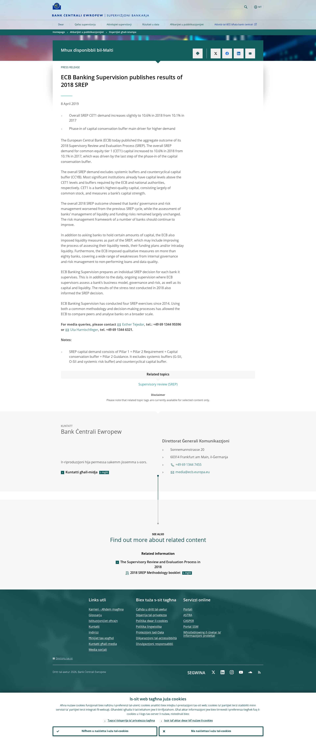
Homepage (59, 32)
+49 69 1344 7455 (188, 465)
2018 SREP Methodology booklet (155, 573)
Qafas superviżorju (85, 25)
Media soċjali (98, 649)
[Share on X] (216, 53)
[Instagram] (232, 672)
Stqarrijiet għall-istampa (122, 32)
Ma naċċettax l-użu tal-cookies (211, 731)
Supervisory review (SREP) (158, 384)
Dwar (61, 25)
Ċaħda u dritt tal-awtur (151, 609)
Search (246, 7)
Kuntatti (94, 626)
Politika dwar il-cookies (152, 621)
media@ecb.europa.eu (192, 472)
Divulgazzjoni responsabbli (154, 644)
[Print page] (198, 53)
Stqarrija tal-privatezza (151, 615)
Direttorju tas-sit (64, 658)
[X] (213, 672)
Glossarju (95, 615)
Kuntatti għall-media (103, 644)
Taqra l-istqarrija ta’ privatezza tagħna (131, 720)
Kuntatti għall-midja (82, 472)
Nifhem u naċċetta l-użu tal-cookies (105, 731)
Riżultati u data (150, 25)
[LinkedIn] (222, 672)
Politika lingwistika (149, 626)
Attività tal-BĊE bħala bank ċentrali (233, 25)
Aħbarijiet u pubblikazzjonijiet (187, 25)
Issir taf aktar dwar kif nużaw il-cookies (188, 720)
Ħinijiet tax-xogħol (101, 638)
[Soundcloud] (250, 672)
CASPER (188, 621)
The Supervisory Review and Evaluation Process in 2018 (160, 565)
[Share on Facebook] (227, 53)
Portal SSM (190, 626)
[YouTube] (241, 672)
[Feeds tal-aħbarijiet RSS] (259, 672)
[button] (251, 7)
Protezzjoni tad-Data (150, 632)
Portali (187, 609)
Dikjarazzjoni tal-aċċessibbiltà (156, 638)
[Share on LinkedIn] (239, 53)
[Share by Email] (250, 53)
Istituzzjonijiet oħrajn (103, 621)
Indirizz (94, 632)
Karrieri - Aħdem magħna (106, 609)
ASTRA (187, 615)
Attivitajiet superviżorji (119, 25)
